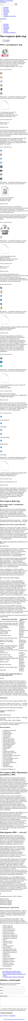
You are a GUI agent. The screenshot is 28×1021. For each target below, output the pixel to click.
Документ (6, 7)
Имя (1, 987)
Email (2, 990)
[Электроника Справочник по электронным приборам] (3, 2)
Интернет (6, 8)
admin (8, 40)
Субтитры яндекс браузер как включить (13, 977)
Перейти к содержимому (6, 0)
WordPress (12, 1015)
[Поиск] (16, 4)
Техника (5, 14)
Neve (1, 1015)
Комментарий (4, 996)
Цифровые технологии (9, 16)
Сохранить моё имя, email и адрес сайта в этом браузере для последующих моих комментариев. (13, 1009)
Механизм (6, 10)
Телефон (5, 13)
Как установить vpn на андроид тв (12, 972)
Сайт (1, 993)
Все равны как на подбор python (11, 971)
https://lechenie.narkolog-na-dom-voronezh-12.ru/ (14, 1019)
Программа (6, 11)
